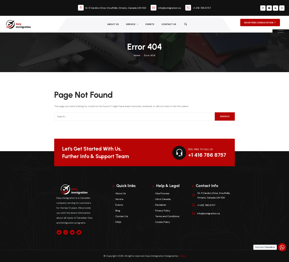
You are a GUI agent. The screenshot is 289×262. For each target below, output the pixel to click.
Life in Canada (163, 199)
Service (130, 24)
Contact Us (169, 24)
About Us (113, 24)
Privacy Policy (162, 210)
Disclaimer (160, 204)
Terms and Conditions (167, 216)
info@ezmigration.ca (169, 7)
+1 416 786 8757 (202, 7)
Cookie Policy (162, 222)
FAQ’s (118, 222)
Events (150, 24)
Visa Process (162, 193)
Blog (117, 210)
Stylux (182, 255)
